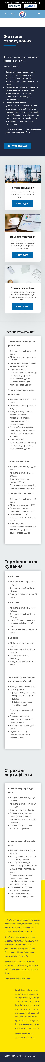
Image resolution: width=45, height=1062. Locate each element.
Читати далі (22, 203)
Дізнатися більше (17, 146)
